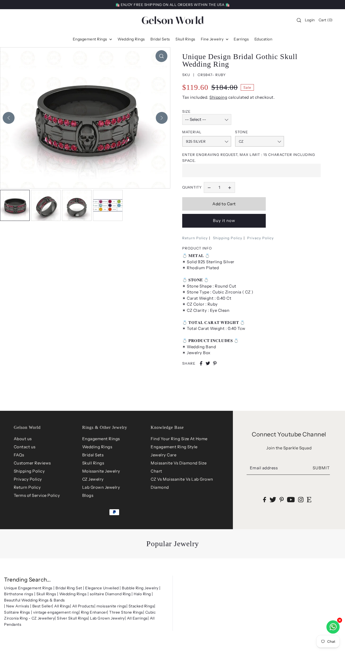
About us (23, 438)
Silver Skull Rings (72, 618)
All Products (83, 606)
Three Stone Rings (126, 612)
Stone (241, 132)
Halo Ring (142, 594)
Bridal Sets (93, 454)
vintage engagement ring (56, 612)
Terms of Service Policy (37, 495)
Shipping (218, 97)
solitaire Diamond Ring (110, 594)
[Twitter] (273, 499)
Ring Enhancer (94, 612)
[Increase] (230, 187)
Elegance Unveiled (102, 588)
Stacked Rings (141, 606)
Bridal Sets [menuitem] (160, 39)
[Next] (162, 118)
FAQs (19, 454)
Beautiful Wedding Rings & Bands (34, 600)
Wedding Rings (97, 446)
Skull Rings (93, 463)
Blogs (88, 495)
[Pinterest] (282, 499)
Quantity (192, 187)
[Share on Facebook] (201, 363)
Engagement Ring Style (174, 446)
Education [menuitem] (263, 39)
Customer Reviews (32, 463)
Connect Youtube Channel (289, 434)
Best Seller (42, 606)
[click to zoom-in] (161, 56)
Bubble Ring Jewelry (140, 588)
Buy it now (224, 220)
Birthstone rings (18, 594)
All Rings (62, 606)
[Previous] (9, 118)
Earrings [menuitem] (241, 39)
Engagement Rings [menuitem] (90, 39)
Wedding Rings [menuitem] (131, 39)
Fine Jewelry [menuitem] (213, 39)
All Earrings (137, 618)
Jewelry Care (163, 454)
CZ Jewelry (93, 479)
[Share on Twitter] (208, 363)
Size (186, 111)
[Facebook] (264, 499)
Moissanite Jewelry (101, 471)
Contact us (25, 446)
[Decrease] (209, 187)
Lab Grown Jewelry (101, 487)
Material (192, 132)
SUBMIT (321, 468)
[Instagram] (300, 499)
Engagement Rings (101, 438)
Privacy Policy (260, 238)
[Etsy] (309, 499)
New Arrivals (17, 606)
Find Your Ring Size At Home (179, 438)
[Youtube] (291, 499)
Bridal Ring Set (69, 588)
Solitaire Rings (17, 612)
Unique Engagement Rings (28, 588)
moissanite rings (111, 606)
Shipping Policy (227, 238)
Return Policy (195, 238)
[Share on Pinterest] (215, 363)
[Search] (299, 20)
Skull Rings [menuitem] (185, 39)
